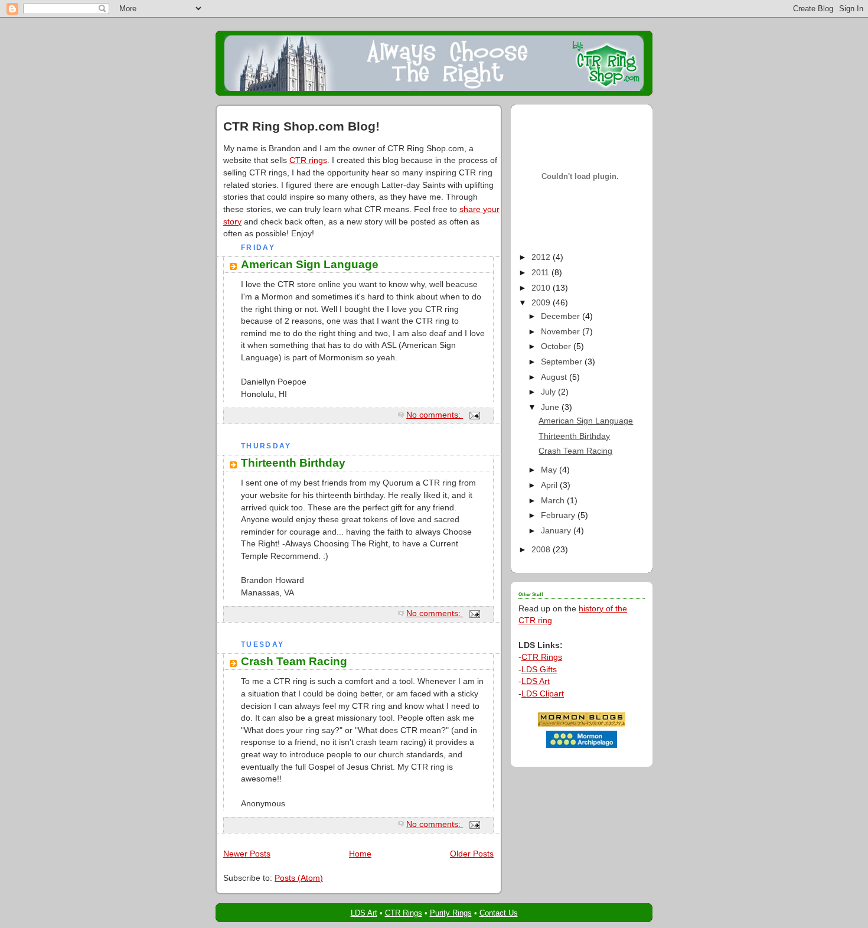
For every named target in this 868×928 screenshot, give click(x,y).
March (554, 500)
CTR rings (308, 160)
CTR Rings (541, 657)
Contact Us (498, 913)
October (557, 346)
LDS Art (535, 681)
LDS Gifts (539, 669)
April (550, 485)
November (561, 331)
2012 (542, 257)
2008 (542, 549)
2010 (542, 288)
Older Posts (472, 853)
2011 (541, 272)
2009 (542, 302)
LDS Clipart (542, 693)
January (557, 530)
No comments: (434, 415)
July (549, 392)
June (551, 407)
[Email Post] (474, 415)
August (555, 377)
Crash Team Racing (294, 661)
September (563, 361)
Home (360, 853)
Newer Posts (246, 853)
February (559, 515)
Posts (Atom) (299, 878)
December (561, 316)
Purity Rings (451, 913)
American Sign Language (309, 264)
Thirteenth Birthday (293, 463)
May (550, 469)
